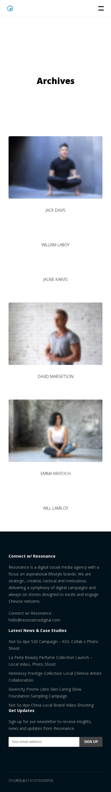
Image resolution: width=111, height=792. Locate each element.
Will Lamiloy (55, 508)
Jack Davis (55, 210)
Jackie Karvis (55, 279)
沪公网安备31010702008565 (31, 780)
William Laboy (55, 244)
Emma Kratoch (56, 473)
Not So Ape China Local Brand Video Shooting (51, 705)
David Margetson (55, 376)
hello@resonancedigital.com (34, 620)
